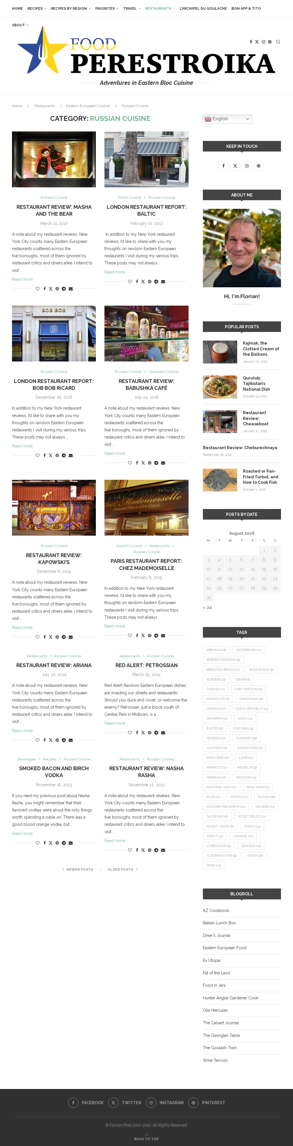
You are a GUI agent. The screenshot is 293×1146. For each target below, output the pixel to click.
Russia (267, 797)
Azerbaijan (249, 650)
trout (215, 836)
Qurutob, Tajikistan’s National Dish (256, 384)
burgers (216, 679)
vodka (255, 856)
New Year (258, 787)
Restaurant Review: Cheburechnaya (240, 447)
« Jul (207, 607)
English (219, 118)
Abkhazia (216, 650)
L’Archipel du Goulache (203, 9)
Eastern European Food (224, 948)
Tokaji (252, 826)
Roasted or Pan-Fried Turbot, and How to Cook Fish (260, 477)
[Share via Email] (71, 288)
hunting (217, 748)
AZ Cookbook (216, 910)
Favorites (105, 9)
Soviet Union (220, 826)
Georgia (216, 738)
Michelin (247, 767)
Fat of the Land (216, 973)
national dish (222, 787)
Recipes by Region (69, 9)
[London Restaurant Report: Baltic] (146, 159)
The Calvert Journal (221, 1023)
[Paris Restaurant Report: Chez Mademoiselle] (146, 508)
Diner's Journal (216, 935)
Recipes (35, 9)
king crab (218, 758)
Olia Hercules (215, 1010)
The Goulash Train (220, 1047)
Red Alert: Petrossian (147, 665)
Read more (22, 279)
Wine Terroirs (215, 1060)
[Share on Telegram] (64, 288)
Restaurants (158, 9)
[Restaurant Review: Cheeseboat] (220, 421)
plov (213, 797)
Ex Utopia (211, 960)
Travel (130, 9)
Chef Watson (248, 689)
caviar (242, 679)
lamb (246, 758)
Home (17, 9)
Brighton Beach (223, 670)
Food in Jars (214, 985)
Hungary (246, 738)
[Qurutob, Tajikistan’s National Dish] (220, 387)
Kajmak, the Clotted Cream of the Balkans (261, 349)
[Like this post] (37, 288)
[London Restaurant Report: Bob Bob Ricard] (54, 334)
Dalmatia (217, 718)
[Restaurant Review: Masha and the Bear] (54, 159)
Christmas (251, 699)
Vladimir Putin (222, 856)
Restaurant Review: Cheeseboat (255, 418)
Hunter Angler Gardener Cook (230, 998)
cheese (216, 689)
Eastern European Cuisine (88, 106)
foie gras (243, 728)
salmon (264, 807)
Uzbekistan (219, 846)
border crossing (223, 660)
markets (217, 767)
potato (239, 797)
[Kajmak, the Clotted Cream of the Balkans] (220, 352)
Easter (215, 728)
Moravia (216, 777)
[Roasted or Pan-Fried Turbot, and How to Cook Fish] (220, 480)
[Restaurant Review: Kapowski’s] (54, 508)
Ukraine (243, 836)
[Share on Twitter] (51, 288)
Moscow (246, 777)
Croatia (216, 709)
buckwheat (262, 670)
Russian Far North (226, 807)
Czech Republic (251, 709)
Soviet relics (252, 816)
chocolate (218, 699)
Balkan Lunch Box (219, 923)
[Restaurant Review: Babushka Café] (146, 334)
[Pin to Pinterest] (57, 288)
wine (214, 865)
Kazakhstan (249, 748)
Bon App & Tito (246, 9)
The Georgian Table (221, 1035)
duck (245, 718)
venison (251, 846)
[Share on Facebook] (44, 288)
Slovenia (217, 816)
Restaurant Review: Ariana (54, 665)
